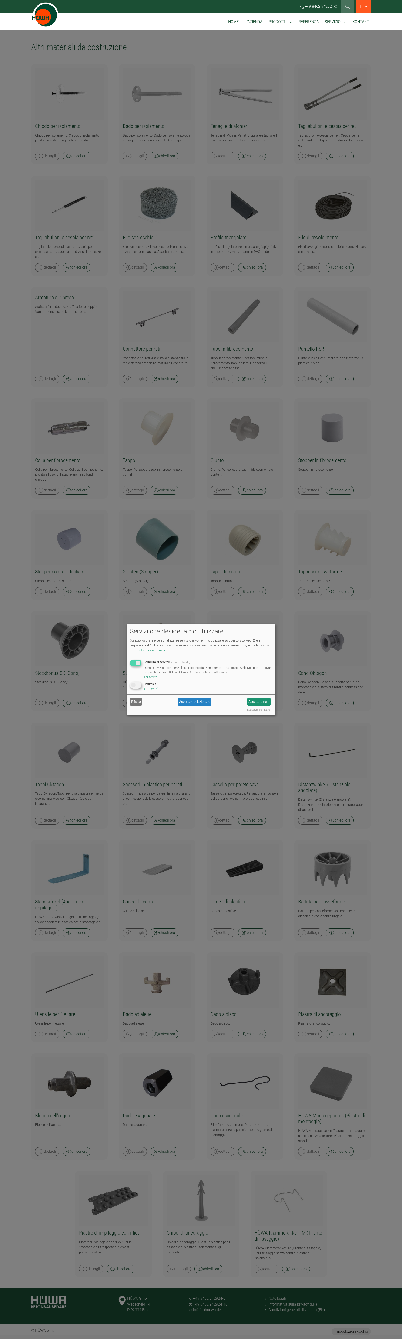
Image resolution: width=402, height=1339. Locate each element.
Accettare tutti (258, 701)
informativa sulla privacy (147, 650)
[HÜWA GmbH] (54, 15)
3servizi (151, 677)
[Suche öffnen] (347, 6)
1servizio (152, 689)
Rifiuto (136, 701)
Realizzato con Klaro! (258, 709)
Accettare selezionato (194, 701)
